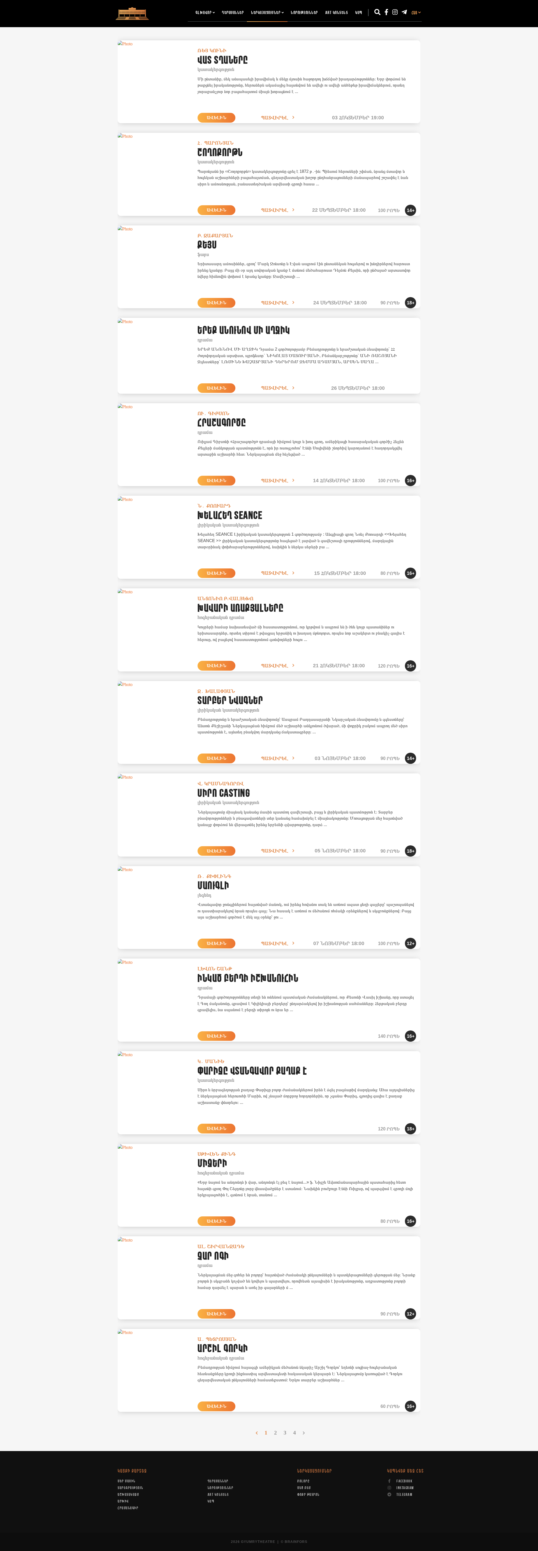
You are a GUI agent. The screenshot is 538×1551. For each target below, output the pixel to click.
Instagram (405, 1488)
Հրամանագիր (128, 1508)
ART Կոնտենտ (336, 12)
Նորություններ (304, 12)
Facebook (404, 1481)
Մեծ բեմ (304, 1488)
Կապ (359, 12)
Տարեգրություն (130, 1488)
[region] (269, 719)
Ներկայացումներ (265, 12)
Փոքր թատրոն (308, 1495)
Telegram (404, 1495)
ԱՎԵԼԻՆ (216, 117)
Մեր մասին (127, 1481)
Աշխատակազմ (128, 1495)
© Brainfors (294, 1542)
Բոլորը (303, 1481)
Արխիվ (123, 1501)
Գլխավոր (204, 12)
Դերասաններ (233, 12)
